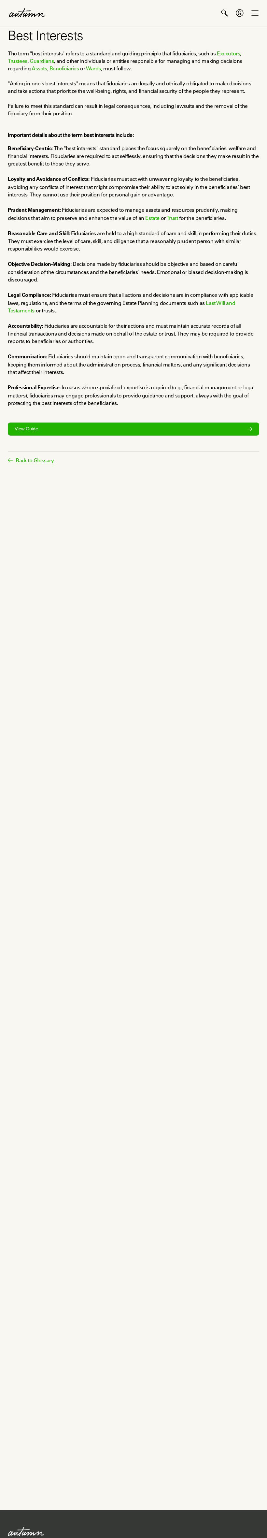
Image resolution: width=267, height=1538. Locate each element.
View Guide (26, 428)
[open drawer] (255, 13)
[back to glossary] (10, 460)
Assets (39, 68)
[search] (225, 13)
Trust (172, 218)
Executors (228, 53)
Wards (93, 68)
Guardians (42, 61)
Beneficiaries (64, 68)
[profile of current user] (240, 13)
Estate (152, 218)
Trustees (17, 61)
